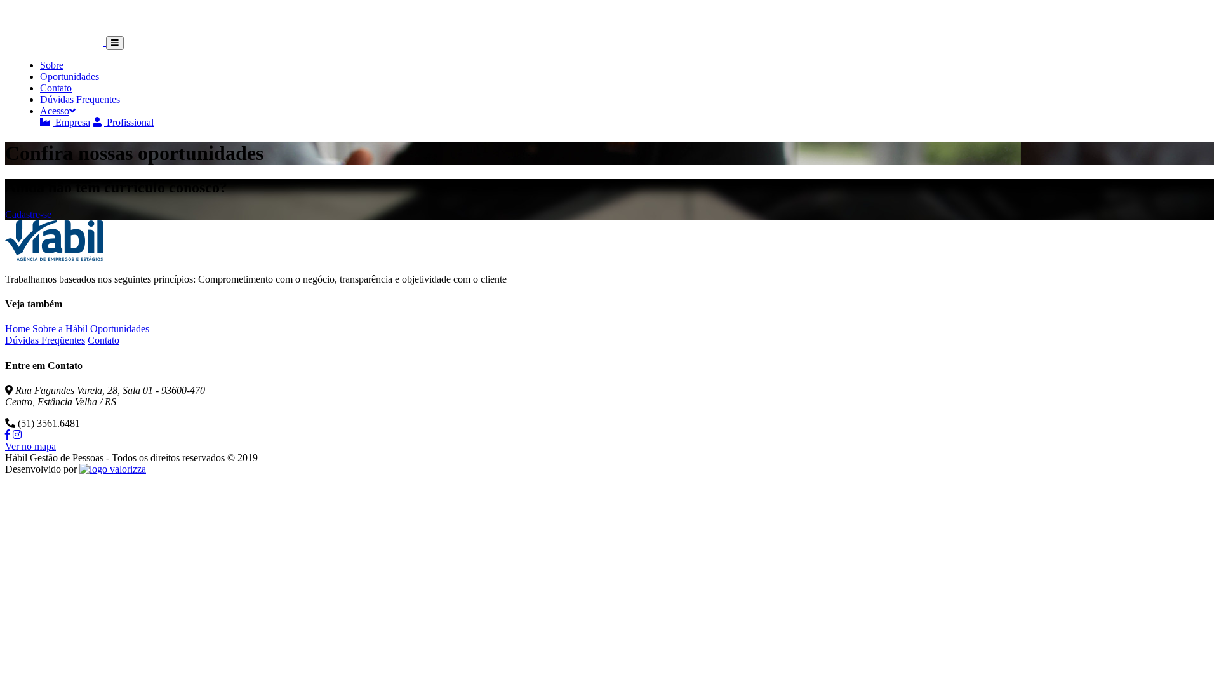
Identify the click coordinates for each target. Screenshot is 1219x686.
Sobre (51, 65)
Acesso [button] (54, 110)
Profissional (129, 122)
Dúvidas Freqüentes (45, 340)
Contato (56, 88)
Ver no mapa (30, 446)
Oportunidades (69, 76)
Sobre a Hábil (60, 328)
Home (17, 328)
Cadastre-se (28, 214)
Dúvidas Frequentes (80, 99)
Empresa (71, 122)
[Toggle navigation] (115, 43)
